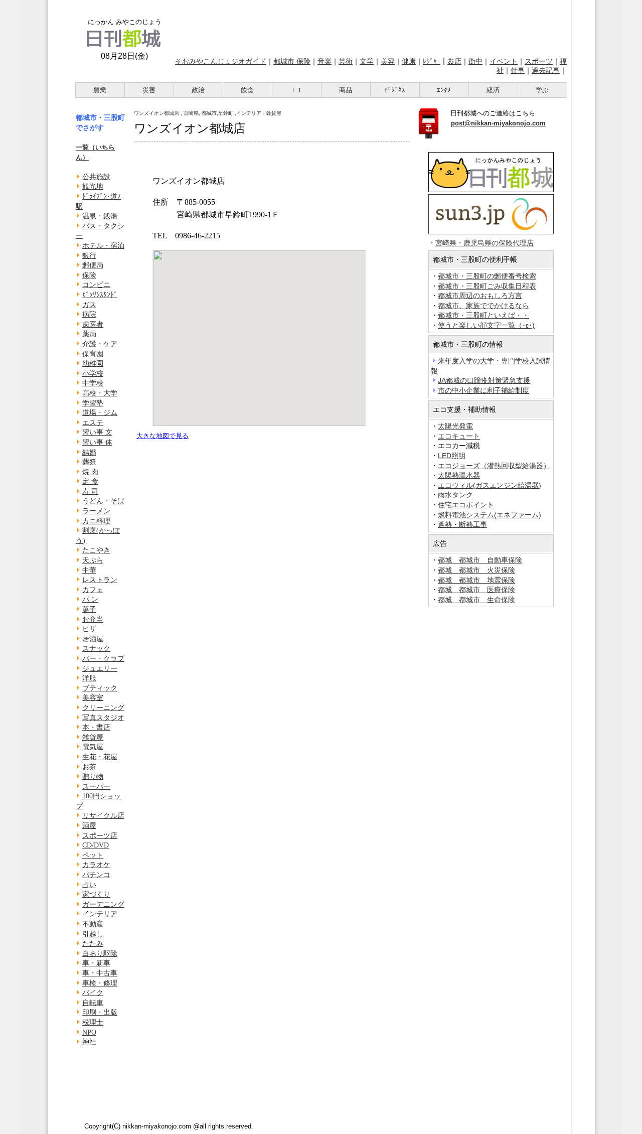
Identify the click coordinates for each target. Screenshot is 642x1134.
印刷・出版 (99, 1012)
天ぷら (92, 560)
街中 (475, 61)
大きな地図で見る (162, 436)
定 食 (90, 481)
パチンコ (96, 875)
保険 (89, 275)
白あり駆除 (99, 953)
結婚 (89, 452)
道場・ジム (99, 412)
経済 (493, 90)
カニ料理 (96, 521)
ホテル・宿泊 (103, 245)
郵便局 (92, 265)
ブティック (99, 688)
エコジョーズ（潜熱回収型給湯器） (494, 466)
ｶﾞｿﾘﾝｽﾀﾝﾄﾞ (99, 295)
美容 (388, 61)
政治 (198, 90)
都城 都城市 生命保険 (476, 600)
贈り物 (92, 776)
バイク (92, 993)
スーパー (96, 786)
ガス (89, 305)
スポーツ (539, 61)
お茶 (89, 767)
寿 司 (90, 491)
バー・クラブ (103, 658)
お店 (454, 61)
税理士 (92, 1022)
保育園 (92, 354)
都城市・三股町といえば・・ (483, 315)
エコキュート (459, 436)
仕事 (518, 70)
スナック (96, 648)
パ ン (90, 599)
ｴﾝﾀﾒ (444, 90)
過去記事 (546, 70)
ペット (92, 855)
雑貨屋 (92, 737)
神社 (89, 1042)
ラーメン (96, 511)
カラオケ (96, 865)
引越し (92, 934)
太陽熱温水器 (459, 475)
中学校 (92, 383)
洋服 (89, 678)
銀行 (89, 255)
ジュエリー (99, 668)
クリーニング (103, 708)
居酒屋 (92, 639)
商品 (345, 90)
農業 (99, 90)
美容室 (92, 697)
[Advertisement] (370, 26)
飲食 (247, 90)
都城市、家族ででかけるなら (483, 306)
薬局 (89, 334)
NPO (89, 1032)
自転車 (92, 1003)
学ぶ (542, 90)
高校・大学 (99, 393)
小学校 (92, 373)
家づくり (96, 894)
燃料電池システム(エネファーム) (489, 515)
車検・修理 (99, 983)
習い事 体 (97, 442)
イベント (504, 61)
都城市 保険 (291, 61)
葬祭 (89, 462)
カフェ (92, 590)
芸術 (346, 61)
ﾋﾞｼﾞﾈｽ (394, 90)
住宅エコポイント (466, 505)
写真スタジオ (103, 718)
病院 (89, 314)
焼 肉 (90, 472)
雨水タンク (455, 495)
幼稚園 (92, 363)
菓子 (89, 609)
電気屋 (92, 747)
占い (89, 885)
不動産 (92, 924)
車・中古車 (99, 973)
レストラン (99, 580)
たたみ (92, 943)
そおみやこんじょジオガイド (220, 61)
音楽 (324, 61)
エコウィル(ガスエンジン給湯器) (489, 485)
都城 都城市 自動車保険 (480, 560)
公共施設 (96, 177)
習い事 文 (97, 432)
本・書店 (96, 727)
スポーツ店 (99, 835)
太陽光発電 (455, 426)
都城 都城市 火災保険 (476, 570)
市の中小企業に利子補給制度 (483, 390)
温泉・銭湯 (99, 216)
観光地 (92, 186)
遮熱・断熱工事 (462, 524)
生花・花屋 (99, 757)
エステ (92, 423)
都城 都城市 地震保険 (476, 580)
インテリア (99, 914)
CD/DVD (95, 845)
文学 (367, 61)
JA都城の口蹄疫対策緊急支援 (484, 380)
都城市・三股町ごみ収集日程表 (487, 286)
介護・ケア (99, 344)
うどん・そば (103, 501)
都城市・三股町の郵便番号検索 (487, 276)
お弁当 (92, 619)
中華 (89, 570)
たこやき (96, 550)
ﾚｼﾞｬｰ (431, 61)
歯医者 (92, 324)
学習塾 (92, 403)
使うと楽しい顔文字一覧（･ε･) (486, 325)
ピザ (89, 629)
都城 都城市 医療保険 (476, 590)
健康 (409, 61)
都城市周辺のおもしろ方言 (480, 296)
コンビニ (96, 285)
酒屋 (89, 825)
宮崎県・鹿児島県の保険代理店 (484, 243)
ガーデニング (103, 904)
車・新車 (96, 963)
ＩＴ (296, 90)
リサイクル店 (103, 815)
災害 (148, 90)
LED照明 (451, 456)
